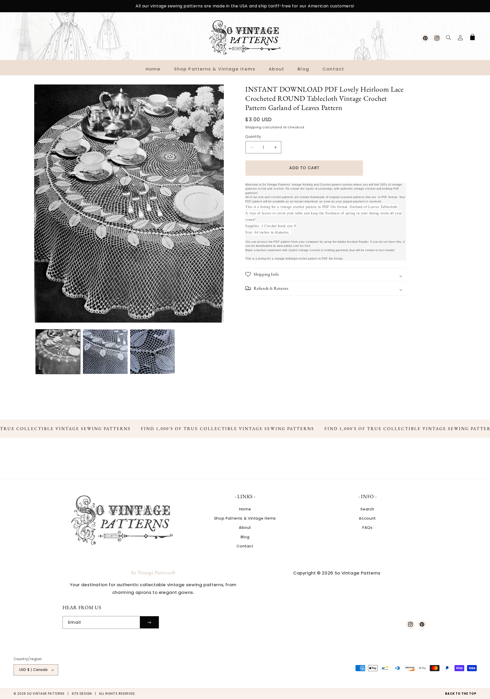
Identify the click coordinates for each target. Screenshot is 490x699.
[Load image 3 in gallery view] (152, 351)
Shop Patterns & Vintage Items (245, 518)
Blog (245, 536)
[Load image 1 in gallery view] (58, 351)
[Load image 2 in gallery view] (105, 351)
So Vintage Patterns (46, 694)
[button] (448, 37)
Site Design (82, 694)
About (245, 527)
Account (367, 518)
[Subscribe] (149, 622)
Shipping (253, 127)
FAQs (367, 527)
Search (367, 509)
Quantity (253, 136)
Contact (245, 546)
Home (245, 509)
